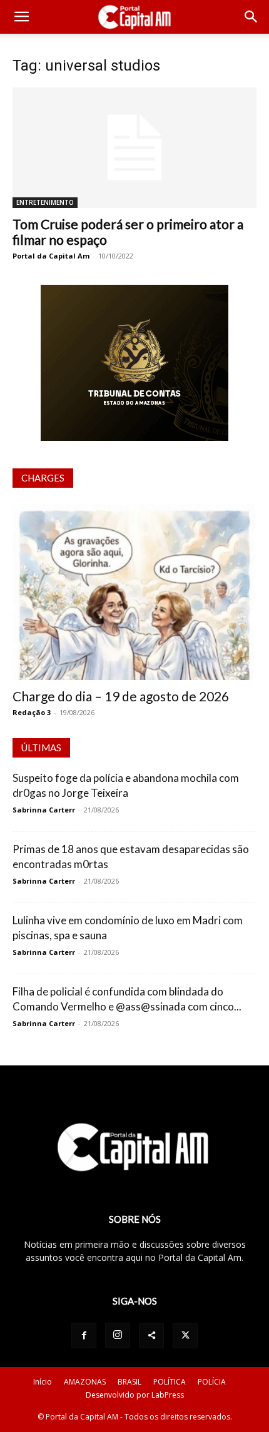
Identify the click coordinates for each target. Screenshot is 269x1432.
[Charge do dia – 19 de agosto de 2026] (134, 592)
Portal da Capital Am (51, 255)
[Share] (151, 1335)
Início (42, 1381)
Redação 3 (32, 712)
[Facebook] (83, 1335)
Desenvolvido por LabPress (135, 1395)
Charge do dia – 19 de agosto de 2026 (121, 696)
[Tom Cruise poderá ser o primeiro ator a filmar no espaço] (134, 147)
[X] (185, 1335)
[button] (21, 17)
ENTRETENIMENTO (45, 202)
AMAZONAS (85, 1381)
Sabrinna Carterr (44, 809)
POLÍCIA (212, 1381)
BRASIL (129, 1381)
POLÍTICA (169, 1381)
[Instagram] (117, 1335)
